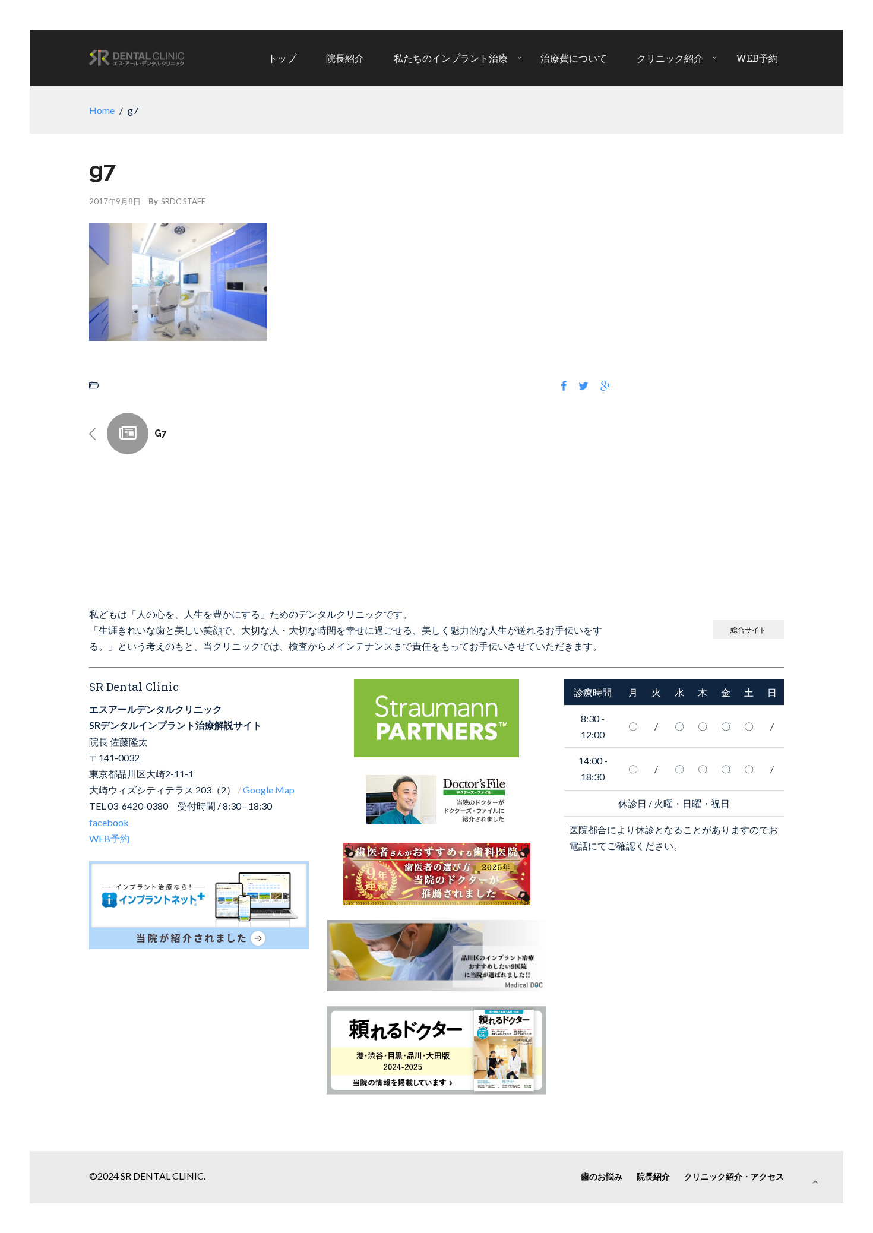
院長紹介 (345, 58)
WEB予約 (757, 58)
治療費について (573, 58)
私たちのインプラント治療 (451, 58)
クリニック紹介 (670, 58)
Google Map (269, 789)
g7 (160, 433)
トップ (282, 58)
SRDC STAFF (183, 201)
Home (102, 110)
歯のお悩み (601, 1176)
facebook (109, 822)
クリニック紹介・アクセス (734, 1176)
